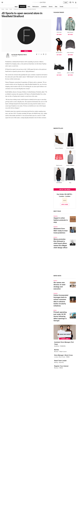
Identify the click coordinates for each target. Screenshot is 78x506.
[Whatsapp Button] (46, 54)
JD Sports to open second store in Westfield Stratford (25, 9)
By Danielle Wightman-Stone (19, 54)
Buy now (59, 34)
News (7, 9)
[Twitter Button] (36, 54)
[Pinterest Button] (43, 54)
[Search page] (73, 2)
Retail (11, 9)
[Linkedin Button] (41, 54)
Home (3, 9)
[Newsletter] (70, 2)
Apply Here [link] (64, 204)
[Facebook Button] (39, 54)
